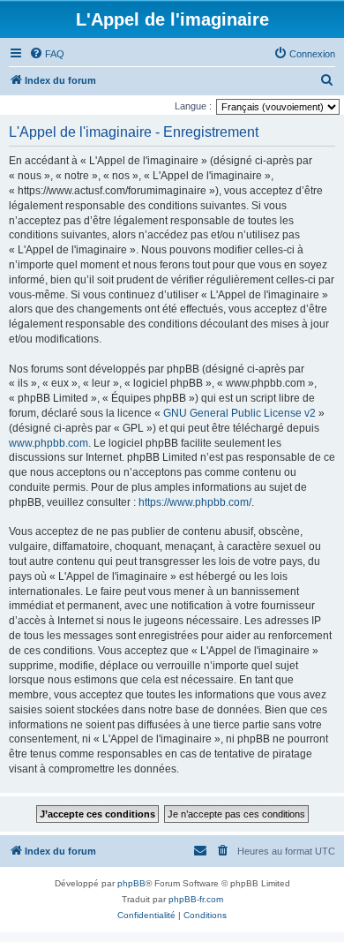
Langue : (193, 106)
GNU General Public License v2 (239, 413)
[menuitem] (46, 53)
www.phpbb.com (48, 443)
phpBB (131, 883)
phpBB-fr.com (195, 899)
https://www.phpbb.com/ (194, 502)
